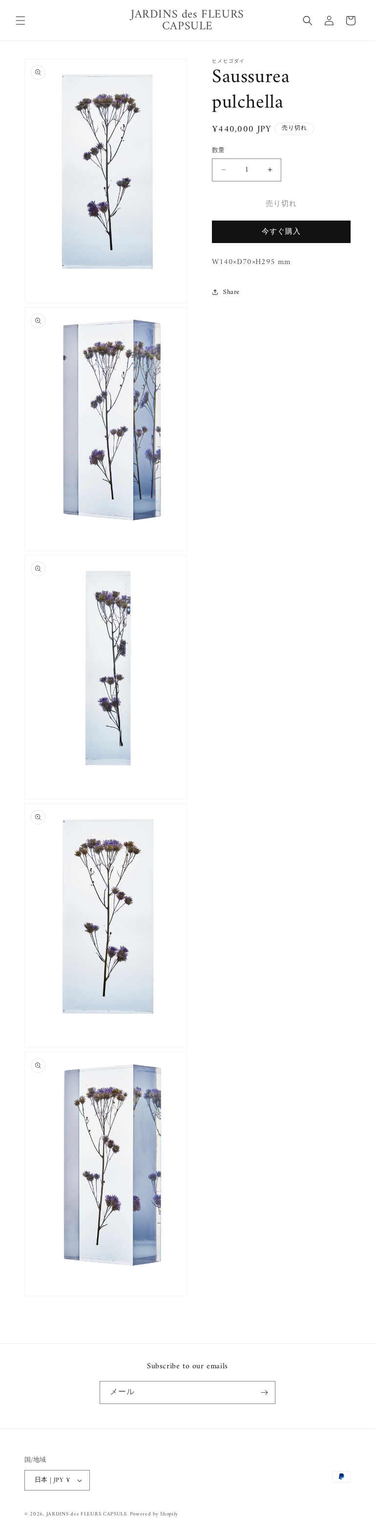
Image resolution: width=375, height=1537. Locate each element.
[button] (20, 20)
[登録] (264, 1392)
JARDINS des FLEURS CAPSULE (86, 1514)
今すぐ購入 (281, 232)
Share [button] (231, 292)
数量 (218, 151)
